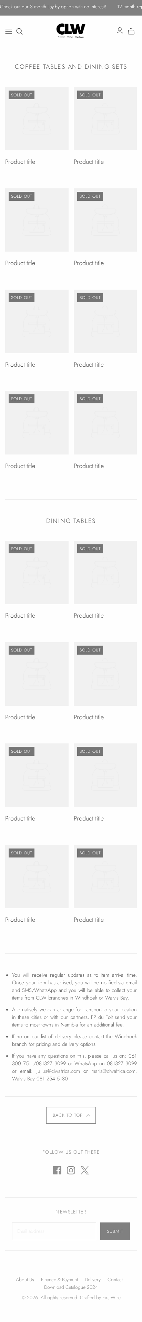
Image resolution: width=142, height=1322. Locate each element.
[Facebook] (57, 1170)
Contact (115, 1279)
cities (36, 1017)
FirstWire (111, 1297)
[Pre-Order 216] (8, 31)
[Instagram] (71, 1170)
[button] (71, 1115)
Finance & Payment (59, 1279)
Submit (115, 1231)
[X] (85, 1170)
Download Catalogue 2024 (71, 1287)
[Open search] (19, 31)
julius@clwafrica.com (58, 1071)
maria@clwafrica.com (113, 1071)
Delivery (93, 1279)
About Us (25, 1279)
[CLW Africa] (71, 29)
